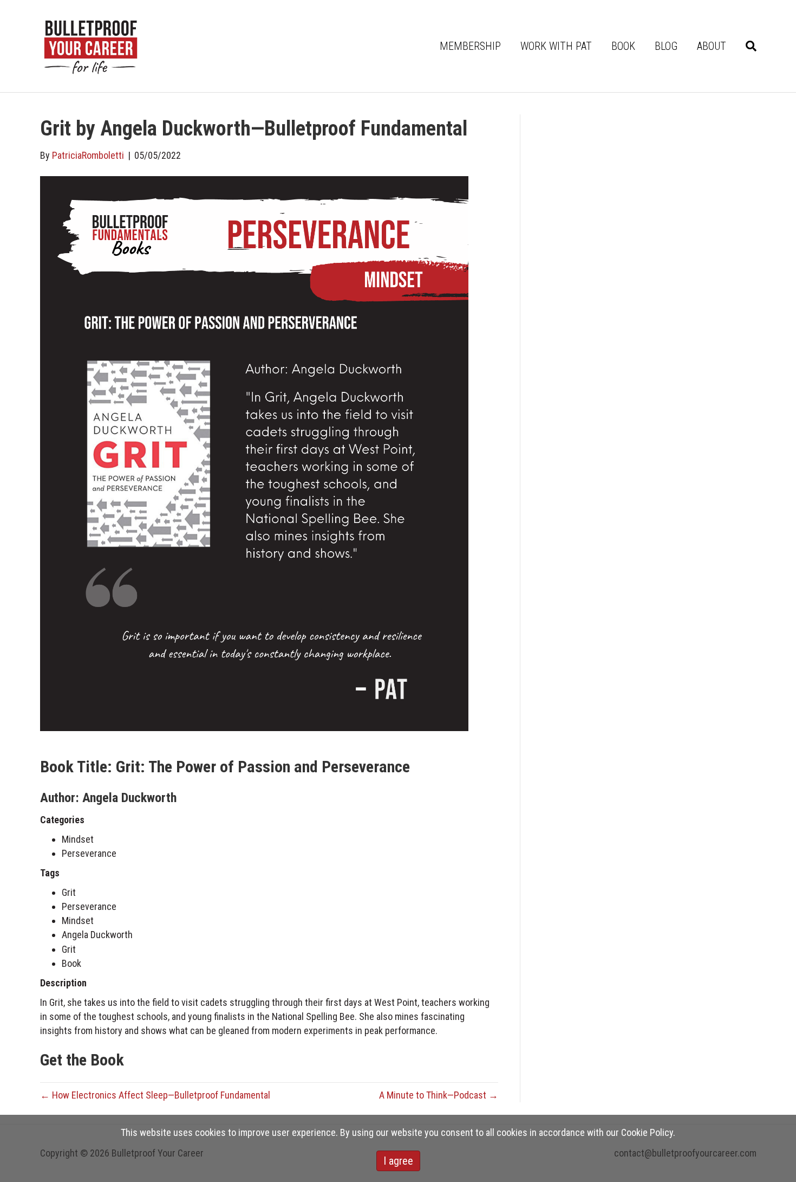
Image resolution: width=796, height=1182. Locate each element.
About (711, 46)
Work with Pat (556, 46)
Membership (470, 46)
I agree (398, 1160)
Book (623, 46)
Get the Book (82, 1059)
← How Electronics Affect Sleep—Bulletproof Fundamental (155, 1095)
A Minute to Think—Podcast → (438, 1095)
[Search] (746, 46)
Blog (666, 46)
